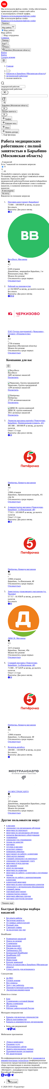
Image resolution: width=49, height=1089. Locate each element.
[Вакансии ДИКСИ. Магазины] (27, 621)
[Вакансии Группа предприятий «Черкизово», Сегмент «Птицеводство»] (27, 314)
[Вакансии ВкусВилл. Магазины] (27, 235)
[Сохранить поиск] (3, 99)
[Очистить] (4, 92)
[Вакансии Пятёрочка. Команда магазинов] (27, 459)
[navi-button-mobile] (3, 61)
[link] (5, 46)
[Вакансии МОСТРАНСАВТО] (27, 774)
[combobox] (13, 86)
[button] (4, 52)
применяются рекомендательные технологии (23, 1059)
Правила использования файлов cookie (18, 21)
